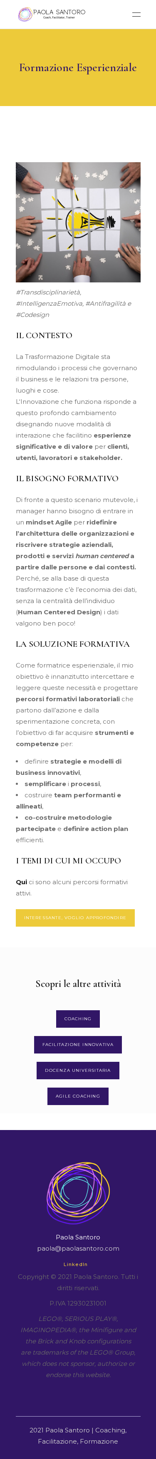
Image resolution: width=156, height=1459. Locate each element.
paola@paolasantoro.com (78, 1248)
